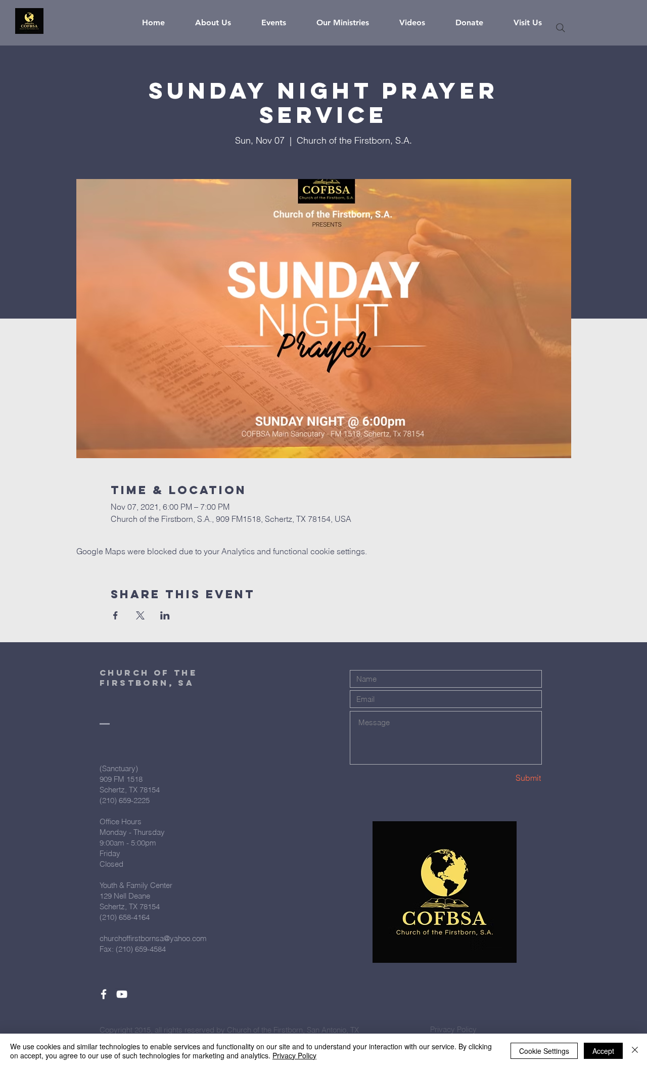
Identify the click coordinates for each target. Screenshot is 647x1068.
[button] (221, 22)
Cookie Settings (544, 1051)
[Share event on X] (140, 615)
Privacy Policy (294, 1055)
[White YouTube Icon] (121, 994)
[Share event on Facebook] (115, 615)
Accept (603, 1051)
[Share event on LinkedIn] (165, 615)
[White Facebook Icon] (103, 994)
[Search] (560, 27)
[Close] (635, 1051)
